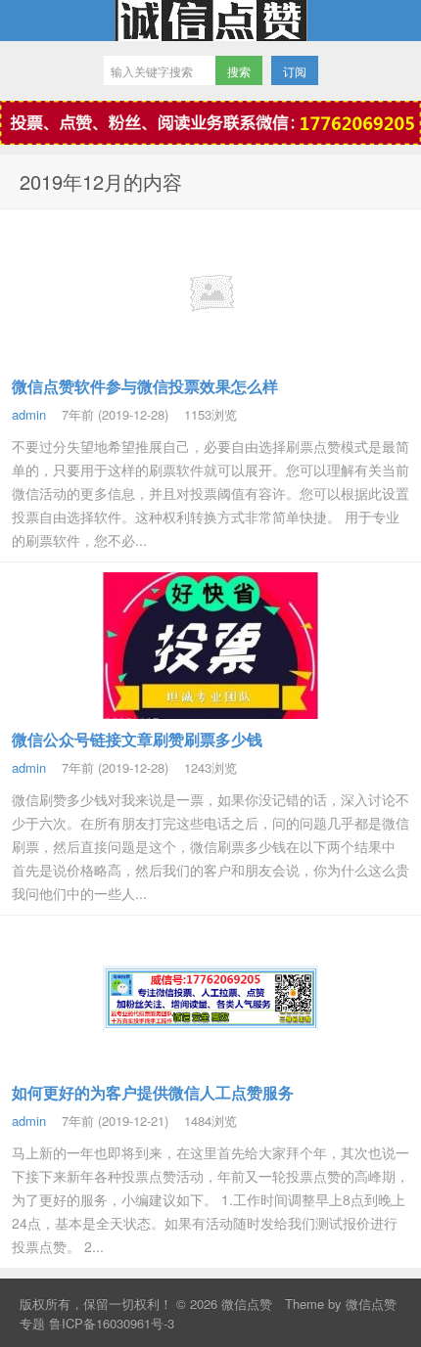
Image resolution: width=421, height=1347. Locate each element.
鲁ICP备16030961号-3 (111, 1323)
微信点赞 (210, 20)
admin (29, 414)
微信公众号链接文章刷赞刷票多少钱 (137, 739)
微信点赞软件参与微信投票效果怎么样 (145, 386)
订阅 (294, 71)
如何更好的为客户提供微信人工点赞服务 (153, 1092)
